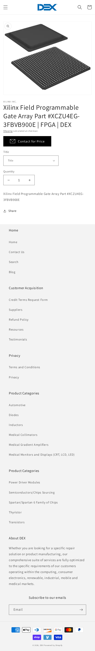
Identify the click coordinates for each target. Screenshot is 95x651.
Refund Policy (18, 320)
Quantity (8, 171)
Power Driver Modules (24, 482)
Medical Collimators (23, 435)
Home (13, 242)
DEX (41, 645)
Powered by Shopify (53, 645)
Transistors (17, 522)
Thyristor (15, 512)
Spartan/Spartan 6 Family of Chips (33, 502)
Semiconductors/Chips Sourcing (32, 492)
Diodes (14, 415)
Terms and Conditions (24, 367)
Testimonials (18, 339)
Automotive (17, 405)
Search (14, 262)
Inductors (16, 425)
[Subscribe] (81, 610)
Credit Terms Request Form (28, 300)
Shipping (8, 130)
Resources (16, 329)
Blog (12, 272)
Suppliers (15, 310)
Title (6, 152)
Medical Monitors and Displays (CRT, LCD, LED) (42, 455)
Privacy (14, 377)
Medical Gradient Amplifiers (28, 445)
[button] (5, 7)
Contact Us (17, 252)
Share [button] (12, 211)
